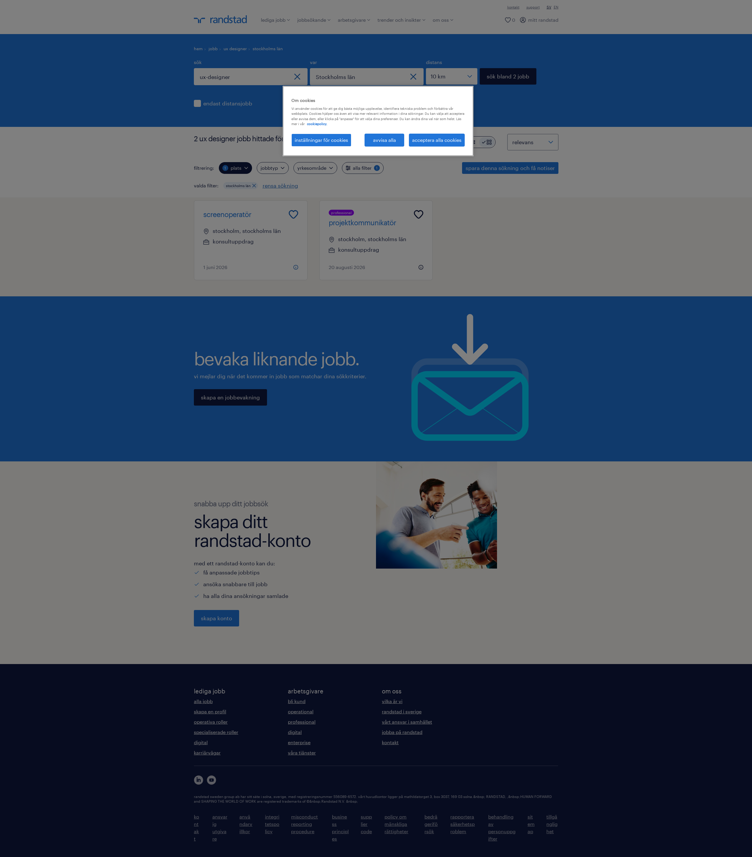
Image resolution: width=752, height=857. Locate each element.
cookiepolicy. (317, 124)
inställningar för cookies (321, 140)
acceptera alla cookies (436, 140)
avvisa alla (384, 140)
